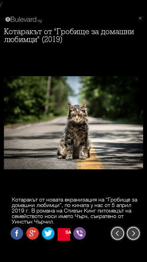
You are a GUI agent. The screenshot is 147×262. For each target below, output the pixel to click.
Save (67, 232)
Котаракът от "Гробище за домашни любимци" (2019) (69, 35)
